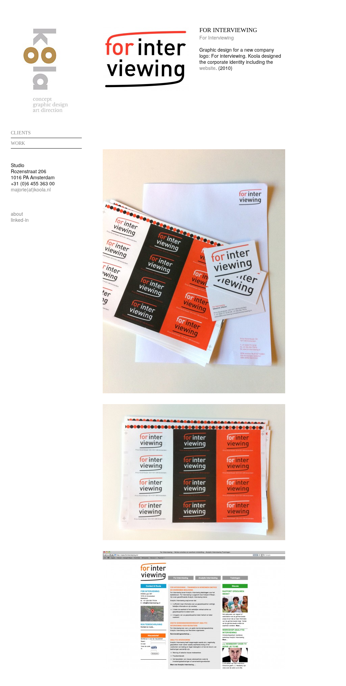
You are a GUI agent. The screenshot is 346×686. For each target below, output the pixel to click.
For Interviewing (216, 37)
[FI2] (194, 538)
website (207, 67)
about (17, 213)
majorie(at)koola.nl (31, 189)
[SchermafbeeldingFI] (194, 667)
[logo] (146, 89)
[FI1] (194, 391)
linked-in (20, 219)
